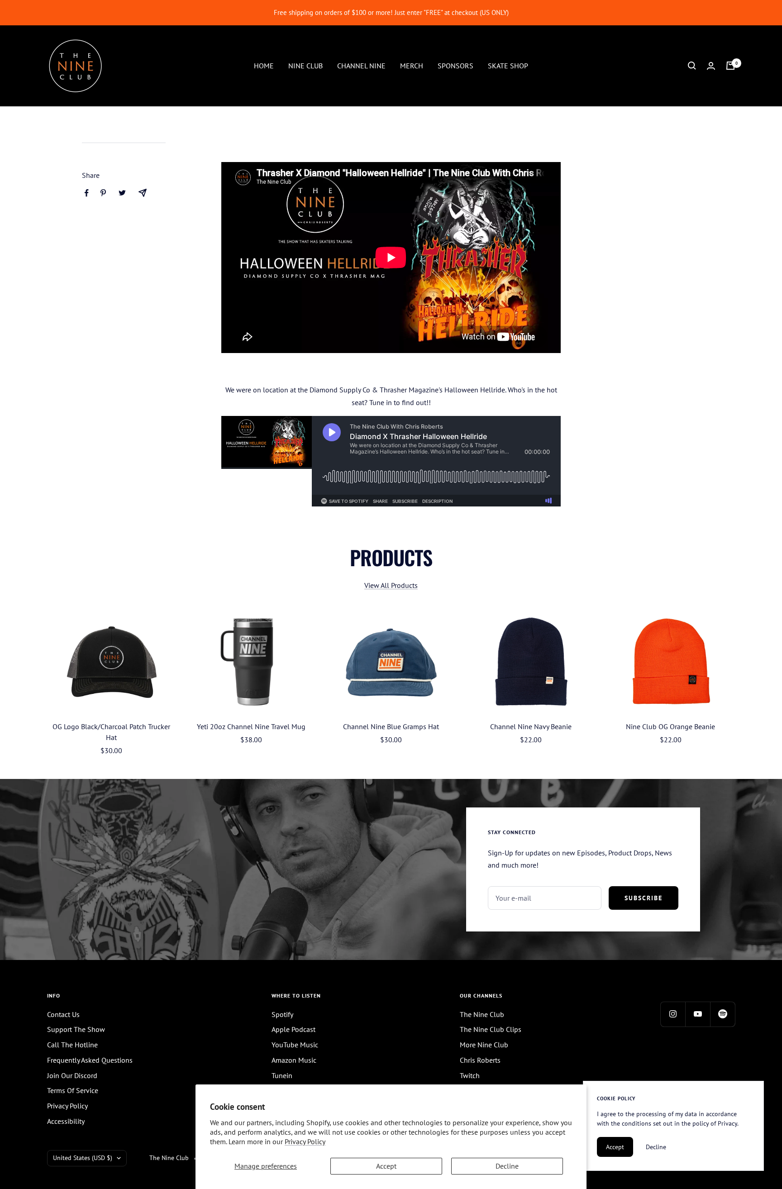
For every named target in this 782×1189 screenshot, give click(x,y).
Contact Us (63, 1014)
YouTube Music (295, 1044)
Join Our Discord (72, 1075)
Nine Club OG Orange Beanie (670, 726)
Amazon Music (294, 1060)
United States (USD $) (82, 1158)
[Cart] (730, 66)
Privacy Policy (305, 1141)
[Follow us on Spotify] (722, 1014)
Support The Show (76, 1029)
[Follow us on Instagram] (672, 1014)
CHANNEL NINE (361, 65)
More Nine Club (484, 1044)
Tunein (282, 1075)
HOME (264, 65)
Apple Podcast (293, 1029)
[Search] (692, 66)
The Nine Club (482, 1014)
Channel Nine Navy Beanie (531, 726)
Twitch (470, 1075)
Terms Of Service (72, 1090)
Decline (507, 1165)
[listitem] (87, 193)
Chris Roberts (480, 1060)
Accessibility (66, 1121)
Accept (386, 1165)
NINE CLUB (305, 65)
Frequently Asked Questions (90, 1060)
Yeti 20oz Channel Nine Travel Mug (251, 726)
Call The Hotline (72, 1044)
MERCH (411, 65)
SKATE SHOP (508, 65)
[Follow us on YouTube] (697, 1014)
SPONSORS (455, 65)
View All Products (391, 585)
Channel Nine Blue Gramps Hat (391, 726)
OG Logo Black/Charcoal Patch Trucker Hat (111, 732)
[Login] (711, 66)
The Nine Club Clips (490, 1029)
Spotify (282, 1014)
